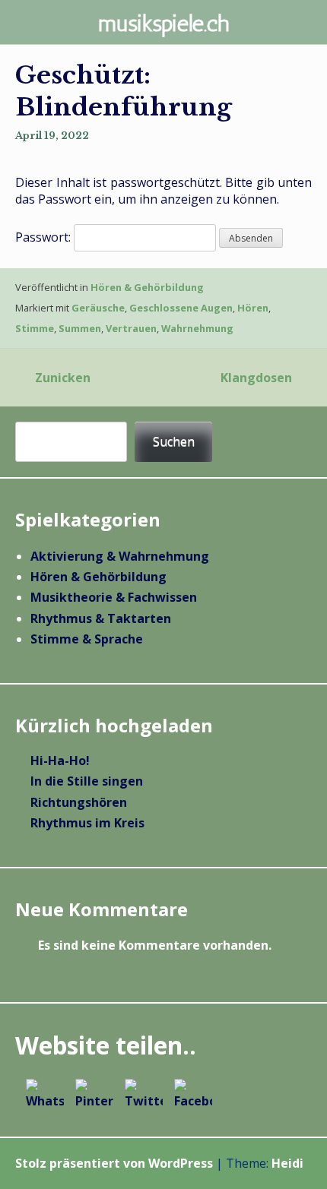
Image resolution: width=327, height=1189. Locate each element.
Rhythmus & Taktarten (100, 618)
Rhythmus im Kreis (87, 822)
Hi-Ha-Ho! (60, 760)
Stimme (34, 328)
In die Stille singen (86, 781)
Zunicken (62, 377)
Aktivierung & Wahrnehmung (119, 556)
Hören (252, 308)
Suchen (174, 441)
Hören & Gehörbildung (147, 287)
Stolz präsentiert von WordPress (114, 1163)
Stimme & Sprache (86, 639)
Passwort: (44, 237)
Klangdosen (256, 377)
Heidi (287, 1163)
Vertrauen (131, 328)
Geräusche (98, 308)
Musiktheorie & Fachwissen (113, 597)
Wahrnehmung (197, 328)
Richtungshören (78, 802)
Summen (80, 328)
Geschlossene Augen (181, 308)
